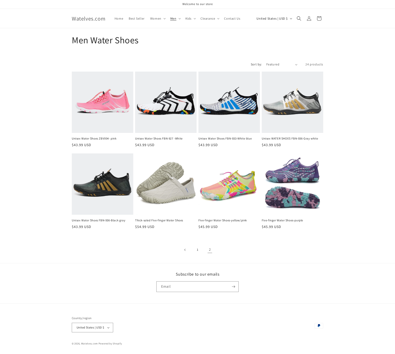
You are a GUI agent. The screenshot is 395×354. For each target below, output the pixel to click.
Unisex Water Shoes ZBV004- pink (94, 138)
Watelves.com (89, 343)
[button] (157, 18)
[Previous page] (185, 250)
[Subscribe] (233, 286)
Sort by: (256, 64)
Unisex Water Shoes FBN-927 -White (159, 138)
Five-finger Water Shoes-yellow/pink (222, 220)
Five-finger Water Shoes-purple (282, 220)
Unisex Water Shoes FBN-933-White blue (225, 138)
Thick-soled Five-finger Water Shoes (159, 220)
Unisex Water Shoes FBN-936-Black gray (98, 220)
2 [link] (210, 249)
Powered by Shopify (110, 343)
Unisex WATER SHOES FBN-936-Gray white (290, 138)
